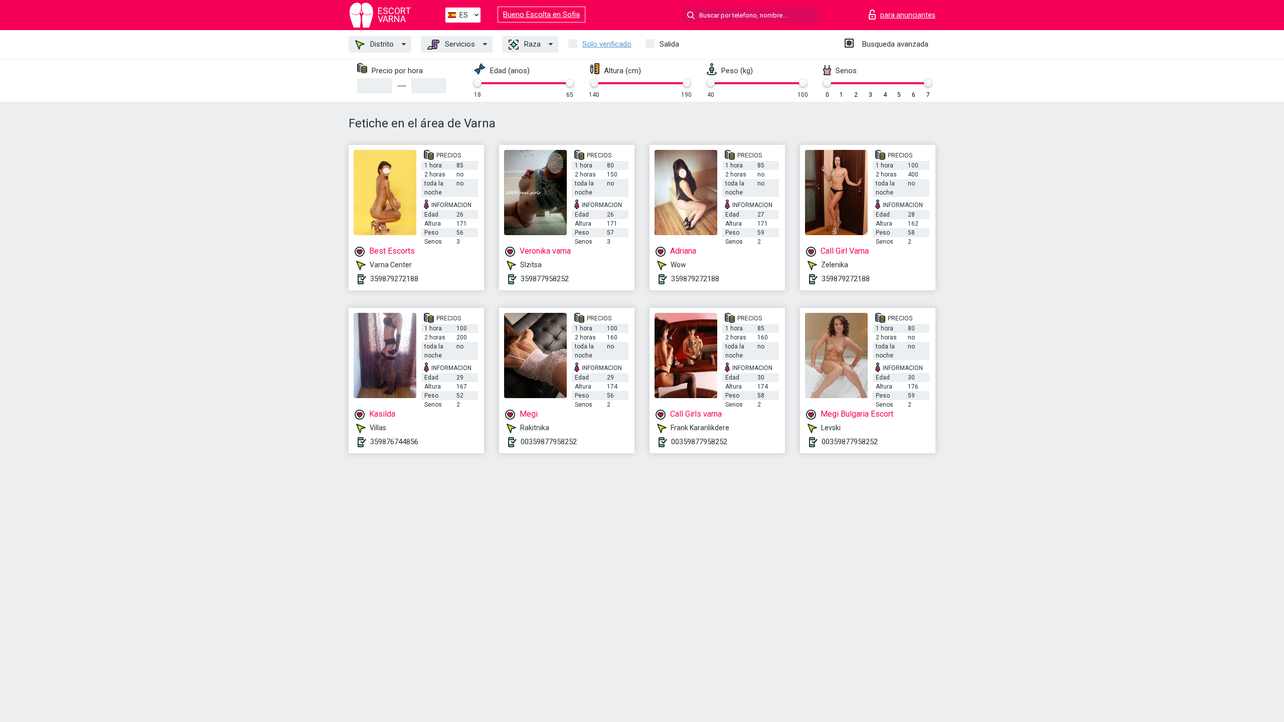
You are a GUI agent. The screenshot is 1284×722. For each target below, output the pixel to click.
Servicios (459, 44)
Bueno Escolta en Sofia (541, 14)
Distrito (381, 44)
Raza (531, 44)
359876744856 (394, 441)
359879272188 (394, 278)
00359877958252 (549, 441)
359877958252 (545, 278)
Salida (669, 44)
